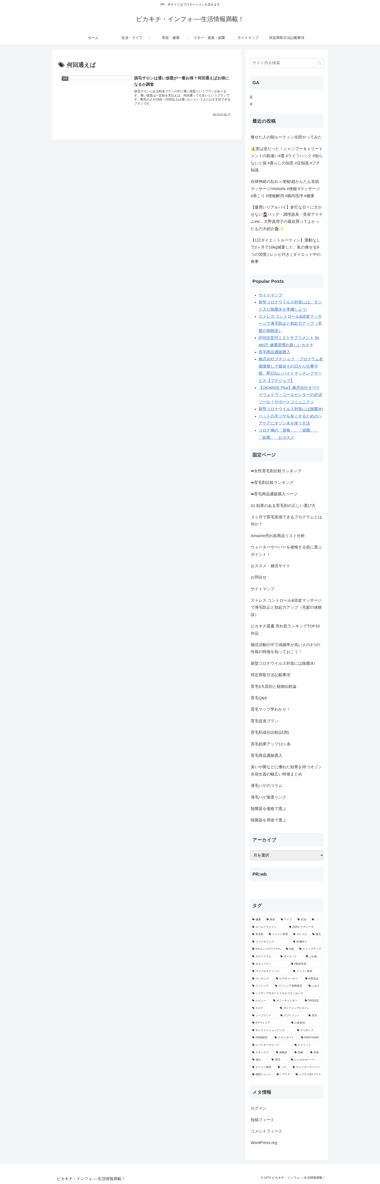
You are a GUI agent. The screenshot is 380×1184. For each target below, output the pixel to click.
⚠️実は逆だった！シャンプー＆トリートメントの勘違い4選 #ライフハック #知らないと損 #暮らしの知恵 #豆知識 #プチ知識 (287, 159)
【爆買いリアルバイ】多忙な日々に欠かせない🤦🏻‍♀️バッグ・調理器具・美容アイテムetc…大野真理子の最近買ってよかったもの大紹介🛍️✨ (287, 218)
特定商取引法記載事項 (270, 675)
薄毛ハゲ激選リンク (268, 797)
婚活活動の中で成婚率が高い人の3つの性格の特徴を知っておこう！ (285, 648)
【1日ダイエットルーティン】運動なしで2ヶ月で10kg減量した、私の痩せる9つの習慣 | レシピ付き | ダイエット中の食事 (286, 251)
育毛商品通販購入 (274, 352)
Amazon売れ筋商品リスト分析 (278, 536)
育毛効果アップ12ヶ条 (271, 744)
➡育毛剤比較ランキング (272, 482)
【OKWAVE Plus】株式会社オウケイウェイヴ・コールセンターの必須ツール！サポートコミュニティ (290, 394)
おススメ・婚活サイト (270, 566)
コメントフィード (266, 1131)
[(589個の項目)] (316, 919)
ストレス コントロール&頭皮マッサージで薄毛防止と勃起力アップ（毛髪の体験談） (290, 323)
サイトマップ (270, 295)
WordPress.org (264, 1142)
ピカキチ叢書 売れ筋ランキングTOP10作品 (285, 629)
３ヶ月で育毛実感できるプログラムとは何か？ (286, 520)
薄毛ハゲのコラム (266, 785)
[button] (319, 62)
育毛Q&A (259, 698)
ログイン (259, 1108)
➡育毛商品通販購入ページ (274, 494)
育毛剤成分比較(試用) (270, 732)
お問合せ (259, 577)
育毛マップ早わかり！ (270, 709)
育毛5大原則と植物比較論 (273, 686)
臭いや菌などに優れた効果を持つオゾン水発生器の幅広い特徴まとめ (286, 770)
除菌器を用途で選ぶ (268, 820)
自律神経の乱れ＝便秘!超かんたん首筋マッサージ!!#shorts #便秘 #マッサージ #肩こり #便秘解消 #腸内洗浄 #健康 (285, 188)
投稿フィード (262, 1120)
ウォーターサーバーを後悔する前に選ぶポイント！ (286, 550)
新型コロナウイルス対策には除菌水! (291, 409)
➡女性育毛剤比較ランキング (276, 471)
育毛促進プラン (264, 721)
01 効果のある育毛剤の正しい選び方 (283, 505)
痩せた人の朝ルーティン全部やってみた (286, 137)
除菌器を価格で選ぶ (268, 808)
